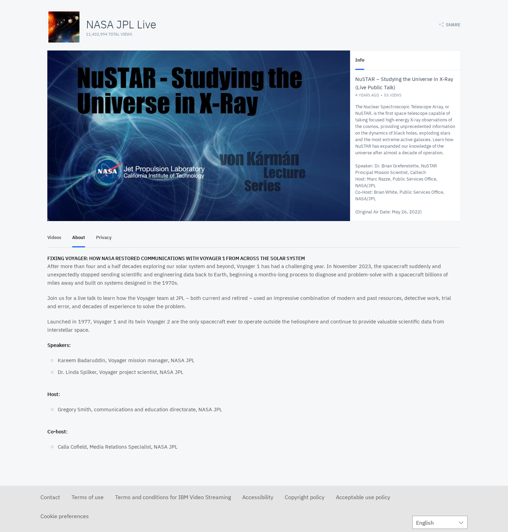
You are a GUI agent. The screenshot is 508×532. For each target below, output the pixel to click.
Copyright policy (304, 497)
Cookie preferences (64, 516)
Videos (54, 237)
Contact (50, 497)
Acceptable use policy (363, 497)
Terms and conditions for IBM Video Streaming (173, 497)
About (78, 237)
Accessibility (257, 497)
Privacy (104, 237)
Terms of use (88, 497)
